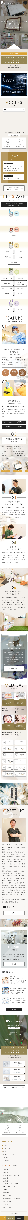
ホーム (5, 1145)
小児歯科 (5, 1178)
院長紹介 (5, 1151)
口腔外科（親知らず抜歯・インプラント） (14, 1175)
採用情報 (5, 1157)
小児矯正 (5, 1181)
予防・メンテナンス (8, 1195)
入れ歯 (5, 1189)
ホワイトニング (7, 1204)
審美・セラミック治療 (9, 1187)
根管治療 (5, 1172)
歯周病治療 (6, 1192)
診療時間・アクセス (8, 1154)
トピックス (6, 1160)
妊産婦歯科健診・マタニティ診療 (11, 1198)
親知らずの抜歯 (7, 1207)
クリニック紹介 (7, 1148)
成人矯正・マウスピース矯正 (10, 1184)
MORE (14, 1009)
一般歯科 (5, 1169)
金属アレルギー (7, 1201)
